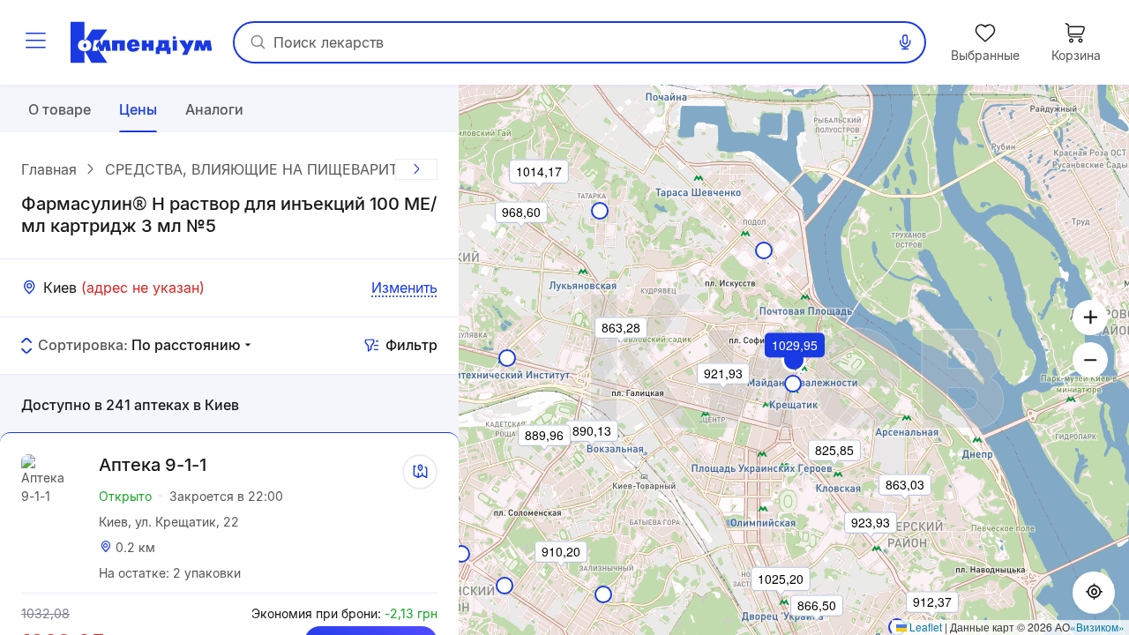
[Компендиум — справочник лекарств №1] (141, 42)
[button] (795, 369)
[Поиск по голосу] (905, 42)
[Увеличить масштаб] (1090, 317)
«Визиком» (1097, 626)
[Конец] (416, 169)
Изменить (404, 287)
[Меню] (35, 42)
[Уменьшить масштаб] (1090, 359)
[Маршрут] (419, 471)
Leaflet (924, 626)
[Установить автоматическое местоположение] (1094, 593)
